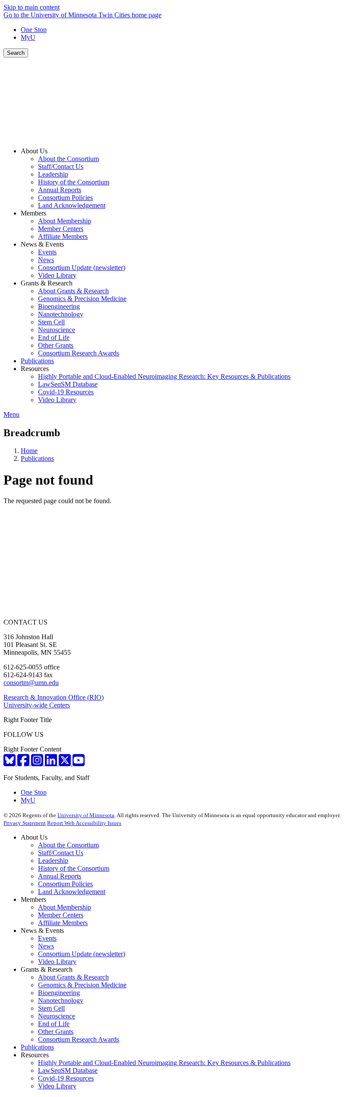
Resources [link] (35, 368)
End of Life (54, 1023)
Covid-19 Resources (66, 1078)
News (46, 946)
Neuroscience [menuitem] (56, 329)
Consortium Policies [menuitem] (65, 197)
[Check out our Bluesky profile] (10, 763)
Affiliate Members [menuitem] (63, 236)
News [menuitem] (46, 259)
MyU (28, 37)
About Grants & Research (73, 977)
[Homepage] (177, 136)
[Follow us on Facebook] (24, 763)
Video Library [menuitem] (57, 275)
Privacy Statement (24, 823)
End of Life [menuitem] (54, 337)
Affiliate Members (63, 922)
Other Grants (55, 1031)
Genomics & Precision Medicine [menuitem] (82, 298)
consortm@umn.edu (31, 682)
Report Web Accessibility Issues (84, 823)
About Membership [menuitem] (64, 221)
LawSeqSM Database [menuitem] (68, 384)
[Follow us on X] (66, 763)
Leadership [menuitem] (53, 174)
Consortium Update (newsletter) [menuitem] (81, 267)
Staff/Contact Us (60, 852)
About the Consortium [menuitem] (68, 158)
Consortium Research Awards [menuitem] (78, 353)
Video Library (57, 961)
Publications (37, 458)
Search (16, 53)
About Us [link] (34, 151)
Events (47, 938)
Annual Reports (59, 876)
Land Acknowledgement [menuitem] (71, 205)
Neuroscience (56, 1016)
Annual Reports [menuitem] (59, 189)
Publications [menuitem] (37, 361)
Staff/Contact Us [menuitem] (60, 166)
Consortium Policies (65, 884)
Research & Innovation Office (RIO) (53, 697)
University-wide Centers (36, 705)
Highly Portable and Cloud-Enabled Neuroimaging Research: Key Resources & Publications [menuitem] (164, 376)
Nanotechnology (60, 1000)
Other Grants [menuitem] (55, 345)
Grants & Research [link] (47, 283)
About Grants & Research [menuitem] (73, 291)
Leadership (53, 860)
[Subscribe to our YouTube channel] (79, 763)
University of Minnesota (85, 815)
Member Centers (60, 915)
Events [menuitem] (47, 252)
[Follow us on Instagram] (38, 763)
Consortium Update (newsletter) (81, 953)
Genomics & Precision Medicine (82, 985)
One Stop (34, 29)
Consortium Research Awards (78, 1039)
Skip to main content (31, 7)
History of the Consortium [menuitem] (73, 182)
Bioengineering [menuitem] (59, 306)
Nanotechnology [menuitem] (60, 314)
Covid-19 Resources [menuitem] (66, 392)
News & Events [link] (42, 244)
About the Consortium (68, 845)
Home (29, 450)
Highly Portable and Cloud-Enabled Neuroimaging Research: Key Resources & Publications (164, 1062)
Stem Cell (51, 1008)
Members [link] (33, 213)
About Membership (64, 907)
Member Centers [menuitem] (60, 228)
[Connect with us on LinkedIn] (52, 763)
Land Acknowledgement (71, 891)
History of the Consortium (73, 868)
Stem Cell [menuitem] (51, 322)
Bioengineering (59, 992)
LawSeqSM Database (68, 1070)
